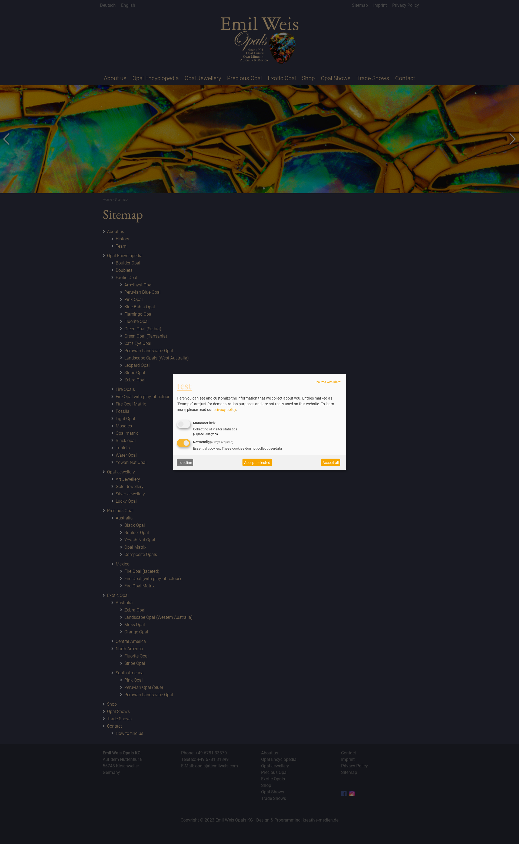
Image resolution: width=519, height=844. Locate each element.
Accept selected (257, 462)
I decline (185, 462)
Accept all (330, 462)
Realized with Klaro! (328, 382)
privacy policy (225, 409)
